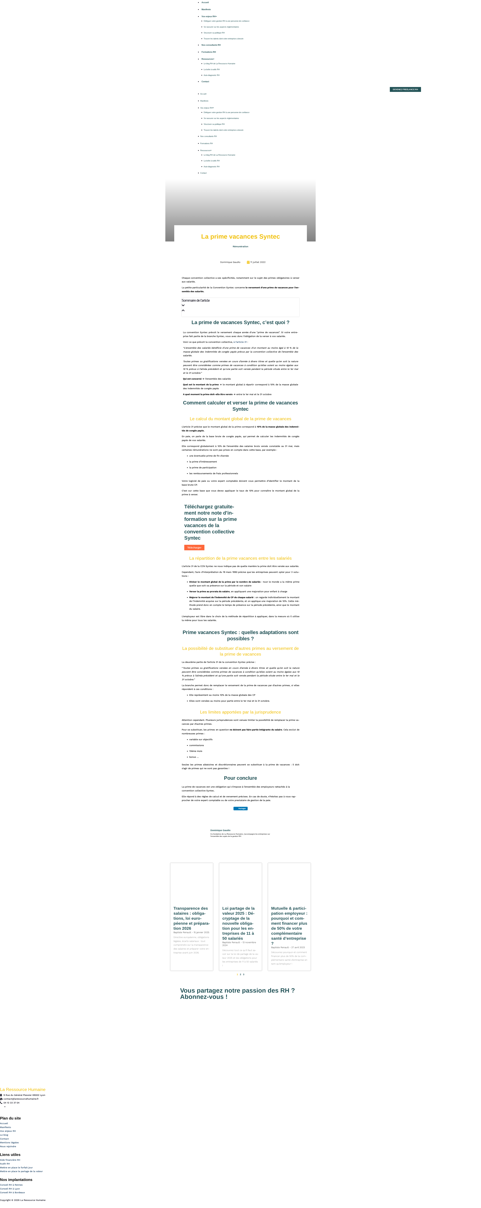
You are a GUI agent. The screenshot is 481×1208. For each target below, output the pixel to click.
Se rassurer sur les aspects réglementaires (221, 27)
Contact (205, 81)
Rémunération (240, 246)
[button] (221, 89)
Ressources (207, 59)
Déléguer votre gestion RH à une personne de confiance (226, 21)
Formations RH (209, 52)
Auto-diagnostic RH (212, 75)
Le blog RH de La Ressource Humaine (219, 63)
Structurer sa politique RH (214, 33)
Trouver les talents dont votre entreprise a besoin (223, 39)
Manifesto (206, 9)
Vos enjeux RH (209, 16)
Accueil (205, 2)
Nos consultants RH (211, 45)
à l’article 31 (240, 342)
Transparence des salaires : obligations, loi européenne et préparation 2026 (191, 918)
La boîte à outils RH (212, 69)
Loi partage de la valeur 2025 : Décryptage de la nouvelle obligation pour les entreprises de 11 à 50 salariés (238, 923)
